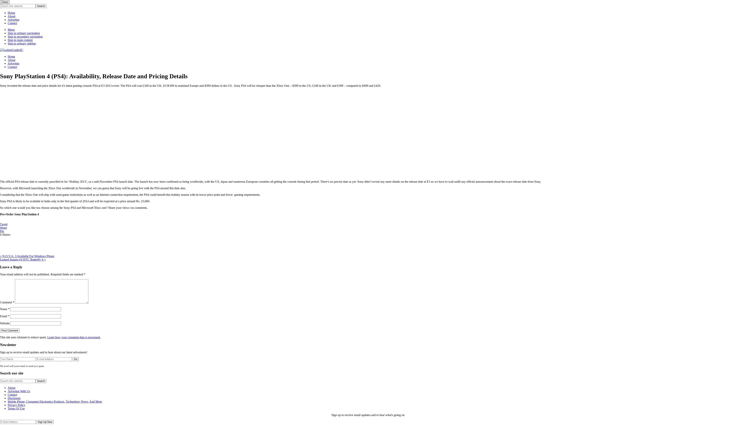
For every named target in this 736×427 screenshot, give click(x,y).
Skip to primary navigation (24, 33)
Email (4, 316)
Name (5, 309)
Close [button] (5, 2)
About (11, 16)
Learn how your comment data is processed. (74, 337)
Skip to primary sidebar (22, 43)
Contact (12, 23)
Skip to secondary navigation (25, 36)
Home (11, 12)
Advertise (13, 19)
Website (5, 323)
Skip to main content (20, 40)
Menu (11, 29)
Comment (7, 302)
